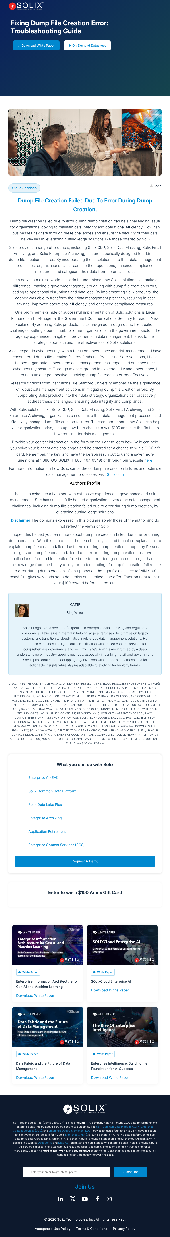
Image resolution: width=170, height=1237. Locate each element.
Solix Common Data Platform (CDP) (118, 1126)
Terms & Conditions (91, 1229)
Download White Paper (38, 45)
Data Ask (63, 1142)
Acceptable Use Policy (52, 1229)
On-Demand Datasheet (89, 45)
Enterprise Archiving (45, 818)
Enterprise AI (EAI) (43, 777)
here (148, 460)
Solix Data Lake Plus (45, 804)
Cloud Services (24, 188)
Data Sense (45, 1142)
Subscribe (130, 1172)
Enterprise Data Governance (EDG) (70, 1130)
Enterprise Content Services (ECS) (56, 845)
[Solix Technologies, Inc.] (39, 6)
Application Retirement (47, 831)
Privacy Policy (124, 1229)
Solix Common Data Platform (52, 791)
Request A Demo (85, 861)
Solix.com (115, 474)
